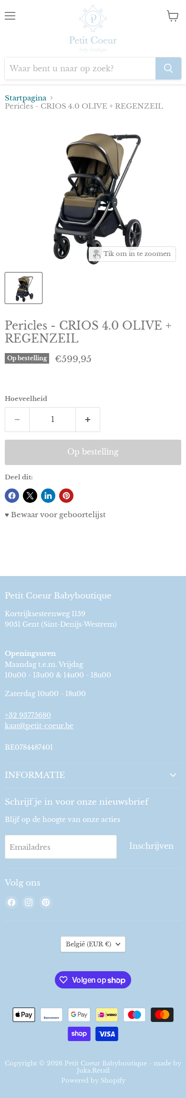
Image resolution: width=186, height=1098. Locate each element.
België (88, 944)
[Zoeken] (168, 68)
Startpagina (25, 98)
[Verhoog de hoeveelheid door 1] (88, 419)
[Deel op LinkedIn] (48, 495)
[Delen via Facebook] (12, 495)
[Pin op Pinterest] (66, 495)
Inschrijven (151, 846)
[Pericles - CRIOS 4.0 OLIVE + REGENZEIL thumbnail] (23, 288)
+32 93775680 (28, 715)
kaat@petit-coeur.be (39, 725)
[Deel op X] (30, 495)
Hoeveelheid (26, 398)
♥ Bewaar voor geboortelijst (55, 514)
